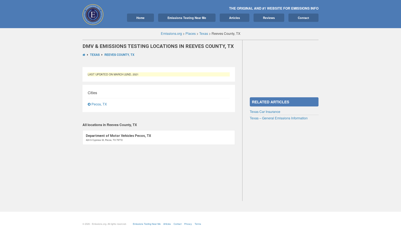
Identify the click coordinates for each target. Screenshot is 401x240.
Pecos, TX (99, 104)
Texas (95, 54)
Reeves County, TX (119, 54)
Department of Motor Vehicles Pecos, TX (118, 136)
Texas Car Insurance (265, 111)
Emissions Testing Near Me (187, 18)
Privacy (188, 223)
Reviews (269, 18)
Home (140, 18)
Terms (198, 223)
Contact (303, 18)
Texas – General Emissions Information (279, 118)
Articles (234, 18)
